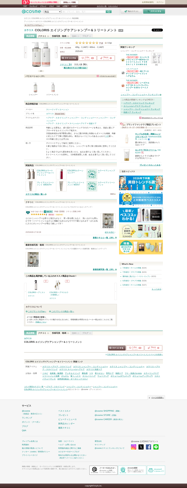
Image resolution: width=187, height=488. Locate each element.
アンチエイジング (72, 373)
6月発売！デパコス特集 (132, 285)
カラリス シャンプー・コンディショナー (90, 366)
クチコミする (69, 58)
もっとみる (156, 289)
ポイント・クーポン (31, 422)
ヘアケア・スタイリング (56, 118)
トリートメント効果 (50, 376)
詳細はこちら (41, 322)
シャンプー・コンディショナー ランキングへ (140, 94)
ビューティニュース (67, 419)
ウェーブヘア (103, 376)
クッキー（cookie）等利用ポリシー (36, 452)
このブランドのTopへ (37, 311)
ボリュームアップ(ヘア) (143, 376)
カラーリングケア (151, 373)
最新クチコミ (64, 428)
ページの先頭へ (135, 355)
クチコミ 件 (66, 64)
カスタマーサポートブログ (68, 452)
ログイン (160, 2)
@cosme (32, 412)
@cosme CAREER (109, 419)
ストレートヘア (89, 376)
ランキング (33, 6)
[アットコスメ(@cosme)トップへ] (31, 12)
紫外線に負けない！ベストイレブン (137, 276)
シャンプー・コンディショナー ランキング (141, 109)
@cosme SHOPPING (108, 411)
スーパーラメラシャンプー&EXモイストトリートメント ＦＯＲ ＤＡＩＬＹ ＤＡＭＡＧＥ (137, 60)
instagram (133, 446)
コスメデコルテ (132, 69)
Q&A (58, 6)
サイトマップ (100, 445)
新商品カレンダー (66, 423)
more (112, 194)
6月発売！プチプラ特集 (132, 281)
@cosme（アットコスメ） (91, 389)
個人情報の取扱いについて (32, 448)
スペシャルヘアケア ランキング (137, 106)
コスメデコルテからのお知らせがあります (132, 71)
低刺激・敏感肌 (56, 373)
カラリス (28, 30)
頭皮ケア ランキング (132, 112)
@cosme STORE (106, 415)
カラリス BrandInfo (60, 114)
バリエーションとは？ (108, 76)
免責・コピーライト (66, 441)
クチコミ (43, 36)
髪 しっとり (76, 376)
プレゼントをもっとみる (150, 165)
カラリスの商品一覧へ (35, 194)
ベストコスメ (113, 6)
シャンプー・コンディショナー (82, 118)
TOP (25, 6)
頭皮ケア (92, 123)
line (156, 446)
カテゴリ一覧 (102, 6)
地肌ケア (119, 373)
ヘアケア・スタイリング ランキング (138, 103)
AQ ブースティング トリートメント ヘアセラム (137, 73)
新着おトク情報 (69, 2)
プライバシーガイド (30, 455)
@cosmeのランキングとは (152, 118)
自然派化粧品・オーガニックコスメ (72, 379)
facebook (148, 446)
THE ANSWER (131, 55)
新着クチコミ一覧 (104, 238)
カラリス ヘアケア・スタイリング (56, 366)
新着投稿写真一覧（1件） (104, 269)
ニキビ (45, 373)
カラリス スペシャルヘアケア (72, 369)
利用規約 (25, 445)
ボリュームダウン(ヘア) (121, 376)
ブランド (43, 6)
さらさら (65, 376)
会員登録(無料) (148, 2)
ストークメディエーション (57, 109)
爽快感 (85, 373)
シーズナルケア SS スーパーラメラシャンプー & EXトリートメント (137, 86)
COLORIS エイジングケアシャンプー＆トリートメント (76, 30)
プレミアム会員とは (30, 441)
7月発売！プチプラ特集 (132, 272)
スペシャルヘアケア (77, 123)
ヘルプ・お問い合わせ (67, 445)
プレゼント (63, 415)
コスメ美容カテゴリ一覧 (33, 387)
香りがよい (99, 373)
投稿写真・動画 (60, 36)
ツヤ (107, 136)
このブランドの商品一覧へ (62, 311)
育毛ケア (110, 373)
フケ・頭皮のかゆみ (133, 373)
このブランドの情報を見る (34, 25)
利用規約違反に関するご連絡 (69, 448)
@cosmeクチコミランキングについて (109, 448)
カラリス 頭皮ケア (94, 369)
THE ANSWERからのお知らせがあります (132, 57)
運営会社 (98, 441)
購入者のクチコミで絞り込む (75, 68)
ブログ (51, 6)
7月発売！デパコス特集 (132, 268)
